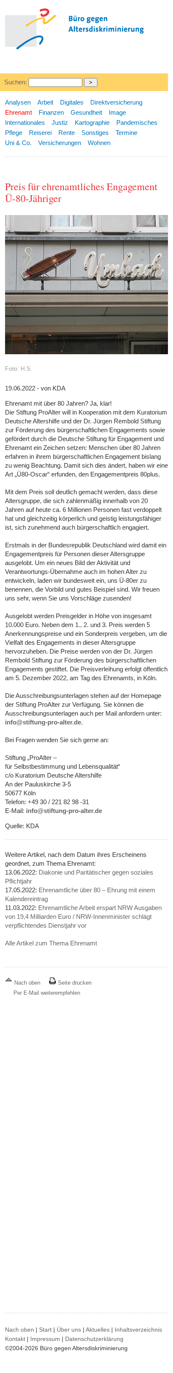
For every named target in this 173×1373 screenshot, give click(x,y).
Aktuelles (98, 1329)
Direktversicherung (116, 102)
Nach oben (27, 983)
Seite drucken (74, 983)
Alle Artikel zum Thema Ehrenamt (51, 943)
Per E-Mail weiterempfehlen (46, 993)
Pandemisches (136, 122)
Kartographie (92, 122)
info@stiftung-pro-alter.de (43, 722)
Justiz (60, 122)
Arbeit (45, 102)
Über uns (69, 1329)
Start (45, 1329)
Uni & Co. (18, 142)
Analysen (18, 102)
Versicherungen (59, 142)
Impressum (45, 1338)
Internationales (25, 122)
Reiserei (40, 132)
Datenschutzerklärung (94, 1338)
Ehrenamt (18, 112)
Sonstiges (95, 132)
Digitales (72, 102)
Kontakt (15, 1338)
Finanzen (51, 112)
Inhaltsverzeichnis (138, 1329)
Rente (66, 132)
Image (117, 112)
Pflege (13, 132)
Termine (126, 132)
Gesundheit (86, 112)
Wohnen (99, 142)
